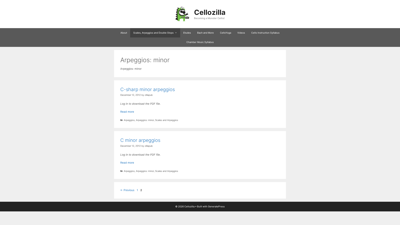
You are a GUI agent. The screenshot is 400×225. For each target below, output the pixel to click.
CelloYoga (225, 32)
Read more (127, 111)
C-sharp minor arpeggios (147, 89)
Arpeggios (129, 120)
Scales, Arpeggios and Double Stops (153, 32)
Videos (241, 32)
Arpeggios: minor (145, 120)
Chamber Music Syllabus (200, 42)
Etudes (187, 32)
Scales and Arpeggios (166, 120)
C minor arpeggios (140, 140)
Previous (127, 190)
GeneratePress (216, 206)
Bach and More (205, 32)
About (123, 32)
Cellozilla (209, 12)
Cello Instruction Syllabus (265, 32)
